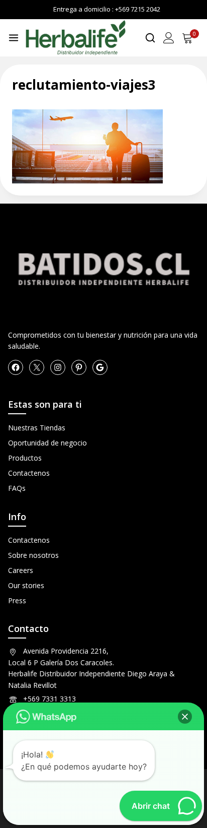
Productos (25, 458)
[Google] (100, 367)
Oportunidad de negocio (47, 443)
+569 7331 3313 (49, 699)
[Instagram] (57, 367)
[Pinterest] (78, 367)
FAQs (17, 488)
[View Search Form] (150, 37)
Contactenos (29, 473)
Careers (20, 570)
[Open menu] (13, 37)
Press (17, 600)
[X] (36, 367)
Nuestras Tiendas (36, 427)
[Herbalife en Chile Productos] (75, 37)
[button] (185, 717)
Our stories (26, 585)
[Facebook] (15, 367)
